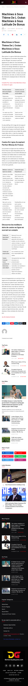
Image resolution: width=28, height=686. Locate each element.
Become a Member (19, 670)
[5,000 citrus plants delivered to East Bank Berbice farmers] (6, 439)
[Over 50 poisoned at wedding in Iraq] (14, 476)
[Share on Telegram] (21, 34)
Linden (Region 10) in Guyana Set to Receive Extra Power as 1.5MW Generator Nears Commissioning (17, 420)
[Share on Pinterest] (12, 34)
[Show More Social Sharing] (24, 34)
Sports (3, 609)
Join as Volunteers (10, 672)
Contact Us (6, 631)
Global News (5, 604)
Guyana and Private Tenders (8, 614)
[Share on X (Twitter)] (8, 34)
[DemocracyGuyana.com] (14, 2)
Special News (5, 611)
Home (4, 670)
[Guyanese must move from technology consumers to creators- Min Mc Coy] (6, 430)
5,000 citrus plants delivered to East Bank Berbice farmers (17, 439)
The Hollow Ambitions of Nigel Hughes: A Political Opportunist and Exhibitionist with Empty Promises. (18, 353)
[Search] (26, 2)
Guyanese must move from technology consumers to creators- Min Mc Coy (18, 430)
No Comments (12, 28)
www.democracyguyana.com (11, 634)
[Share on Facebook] (4, 34)
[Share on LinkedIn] (17, 34)
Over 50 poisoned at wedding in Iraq (15, 484)
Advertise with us (8, 628)
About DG (10, 670)
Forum (19, 672)
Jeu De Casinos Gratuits (8, 317)
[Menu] (2, 2)
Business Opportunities (9, 625)
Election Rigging (6, 606)
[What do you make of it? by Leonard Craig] (6, 364)
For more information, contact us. (12, 639)
